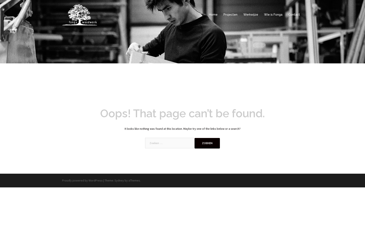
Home (213, 14)
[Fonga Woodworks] (79, 14)
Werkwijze (250, 14)
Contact (294, 14)
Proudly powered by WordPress (82, 180)
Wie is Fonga (273, 14)
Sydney (119, 180)
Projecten (230, 14)
